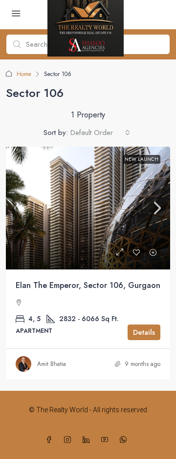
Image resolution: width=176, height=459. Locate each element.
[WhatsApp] (125, 440)
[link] (88, 208)
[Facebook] (50, 440)
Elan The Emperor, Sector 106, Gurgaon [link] (88, 285)
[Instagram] (69, 440)
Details (144, 332)
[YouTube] (106, 440)
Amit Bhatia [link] (51, 364)
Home (24, 74)
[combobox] (100, 132)
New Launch (141, 159)
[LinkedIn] (88, 440)
